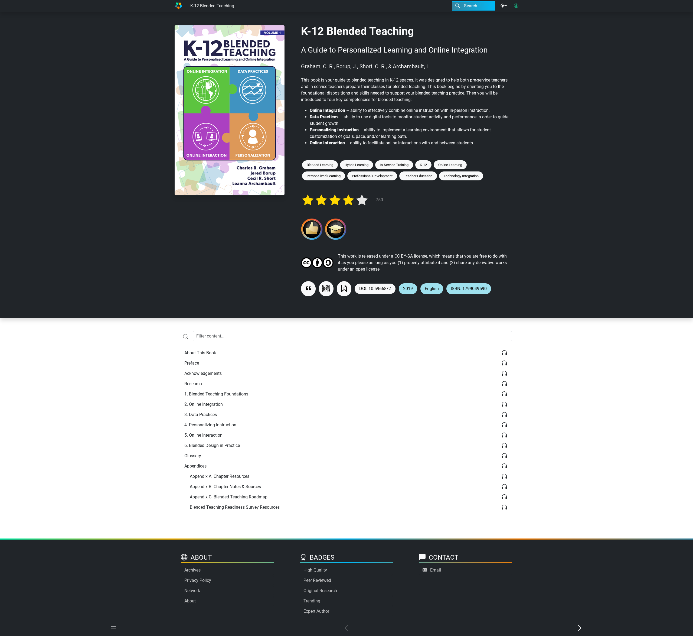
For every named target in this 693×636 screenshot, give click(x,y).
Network (192, 590)
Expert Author (316, 611)
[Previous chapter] (346, 628)
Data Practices (200, 414)
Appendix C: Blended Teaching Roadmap (228, 496)
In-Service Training (394, 165)
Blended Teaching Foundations (216, 394)
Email (435, 570)
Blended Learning (320, 165)
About (190, 600)
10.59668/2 (379, 288)
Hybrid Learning (356, 165)
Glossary (192, 455)
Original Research (320, 590)
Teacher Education (418, 176)
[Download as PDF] (344, 288)
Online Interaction (203, 435)
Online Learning (450, 165)
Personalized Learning (324, 176)
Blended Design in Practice (212, 445)
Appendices (195, 466)
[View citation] (308, 288)
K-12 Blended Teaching (212, 5)
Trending (311, 600)
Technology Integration (461, 176)
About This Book (200, 352)
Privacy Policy (197, 580)
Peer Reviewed (317, 580)
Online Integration (203, 404)
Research (193, 383)
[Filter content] (185, 337)
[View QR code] (326, 288)
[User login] (516, 6)
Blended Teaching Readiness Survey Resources (235, 507)
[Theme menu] (504, 6)
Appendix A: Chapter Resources (219, 476)
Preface (191, 363)
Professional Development (372, 176)
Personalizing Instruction (210, 424)
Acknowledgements (203, 373)
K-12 (423, 165)
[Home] (178, 6)
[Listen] (504, 353)
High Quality (315, 570)
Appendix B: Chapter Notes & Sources (225, 486)
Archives (192, 570)
